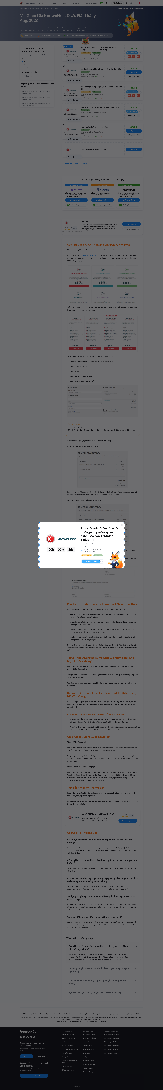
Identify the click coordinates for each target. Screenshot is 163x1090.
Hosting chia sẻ (88, 1045)
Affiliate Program (67, 1045)
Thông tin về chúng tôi (69, 1034)
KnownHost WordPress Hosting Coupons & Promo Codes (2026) (36, 104)
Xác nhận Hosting (67, 1053)
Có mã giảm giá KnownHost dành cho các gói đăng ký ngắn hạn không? (99, 970)
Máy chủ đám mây (89, 1060)
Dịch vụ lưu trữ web (89, 1038)
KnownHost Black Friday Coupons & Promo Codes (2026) (36, 92)
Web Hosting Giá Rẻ (89, 1049)
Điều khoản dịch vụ (68, 1070)
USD (132, 3)
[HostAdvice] (27, 3)
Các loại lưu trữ (44, 3)
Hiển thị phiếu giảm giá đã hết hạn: (75, 163)
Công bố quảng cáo (137, 8)
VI (141, 3)
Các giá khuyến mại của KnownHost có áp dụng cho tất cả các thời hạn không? (98, 948)
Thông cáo (65, 1057)
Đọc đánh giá (126, 821)
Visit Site (130, 224)
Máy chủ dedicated (89, 1064)
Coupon (26, 65)
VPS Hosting (87, 1053)
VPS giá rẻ (86, 1057)
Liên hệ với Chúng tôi (68, 1038)
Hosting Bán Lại (88, 1068)
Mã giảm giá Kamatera (111, 1038)
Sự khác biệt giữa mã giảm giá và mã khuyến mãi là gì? (96, 992)
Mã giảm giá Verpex (110, 1053)
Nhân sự (64, 1042)
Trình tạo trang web (89, 1072)
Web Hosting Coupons (111, 1034)
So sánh (65, 3)
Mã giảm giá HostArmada (112, 1042)
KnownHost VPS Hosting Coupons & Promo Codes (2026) (36, 98)
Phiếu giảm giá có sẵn (76, 205)
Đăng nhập (41, 1056)
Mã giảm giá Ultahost (111, 1049)
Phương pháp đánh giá (124, 8)
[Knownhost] (71, 223)
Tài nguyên (75, 3)
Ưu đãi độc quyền (29, 68)
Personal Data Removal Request (69, 1061)
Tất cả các (27, 62)
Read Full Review (130, 229)
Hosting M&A (32, 1076)
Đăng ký (26, 1056)
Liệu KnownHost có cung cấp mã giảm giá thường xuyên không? (97, 982)
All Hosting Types (89, 1034)
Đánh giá (56, 3)
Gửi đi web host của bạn (70, 1049)
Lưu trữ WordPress (89, 1042)
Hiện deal (134, 72)
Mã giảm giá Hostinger (111, 1045)
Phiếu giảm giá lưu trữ (93, 3)
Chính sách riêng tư (68, 1066)
